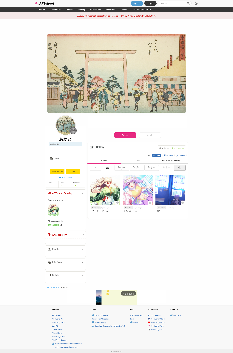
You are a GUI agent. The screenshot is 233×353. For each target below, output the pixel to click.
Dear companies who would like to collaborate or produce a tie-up (68, 345)
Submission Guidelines (101, 318)
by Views (181, 155)
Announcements (154, 315)
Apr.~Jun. (136, 168)
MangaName (57, 333)
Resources (110, 10)
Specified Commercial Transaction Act (110, 326)
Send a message (65, 177)
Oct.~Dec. (166, 168)
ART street (56, 315)
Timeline (41, 10)
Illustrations (95, 10)
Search (188, 3)
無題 (158, 211)
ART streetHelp (136, 315)
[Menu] (196, 3)
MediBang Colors (59, 336)
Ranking (81, 10)
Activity (150, 135)
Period (104, 160)
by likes (169, 155)
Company (177, 315)
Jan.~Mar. (122, 168)
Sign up (136, 3)
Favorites (117, 203)
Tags (138, 160)
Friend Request (57, 172)
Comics (124, 10)
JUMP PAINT (57, 329)
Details (55, 275)
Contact (136, 322)
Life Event (57, 262)
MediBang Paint (58, 322)
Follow (73, 172)
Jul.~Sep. (151, 168)
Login (150, 3)
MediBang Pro (57, 318)
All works (164, 148)
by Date (156, 155)
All (179, 168)
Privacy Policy (100, 322)
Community (56, 10)
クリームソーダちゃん (100, 211)
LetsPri (55, 326)
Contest (69, 10)
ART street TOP (53, 287)
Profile (55, 249)
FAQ (132, 318)
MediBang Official (158, 318)
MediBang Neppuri (143, 10)
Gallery (125, 135)
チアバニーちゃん (131, 211)
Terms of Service (101, 315)
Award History (59, 234)
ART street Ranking (62, 193)
